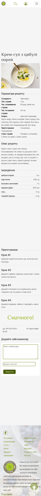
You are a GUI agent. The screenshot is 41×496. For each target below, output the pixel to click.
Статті (6, 445)
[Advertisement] (20, 27)
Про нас (27, 455)
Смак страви (7, 134)
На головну (8, 438)
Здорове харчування (8, 453)
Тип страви (6, 101)
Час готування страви (7, 111)
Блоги (6, 449)
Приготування (7, 128)
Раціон (4, 116)
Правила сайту (30, 438)
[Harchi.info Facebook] (20, 433)
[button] (20, 75)
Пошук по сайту (30, 452)
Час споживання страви (8, 106)
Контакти (27, 449)
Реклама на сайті (29, 443)
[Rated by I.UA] (6, 494)
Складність (6, 99)
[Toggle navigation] (37, 3)
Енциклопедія (9, 442)
